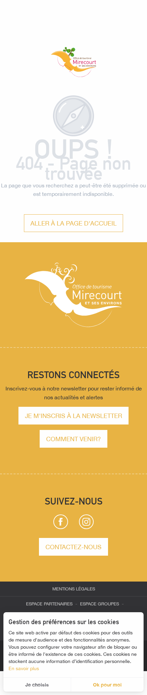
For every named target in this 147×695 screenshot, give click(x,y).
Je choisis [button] (37, 685)
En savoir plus (24, 668)
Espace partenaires (49, 603)
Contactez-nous (73, 547)
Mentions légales (73, 588)
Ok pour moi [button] (107, 685)
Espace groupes (99, 603)
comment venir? (73, 439)
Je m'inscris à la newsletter (73, 415)
